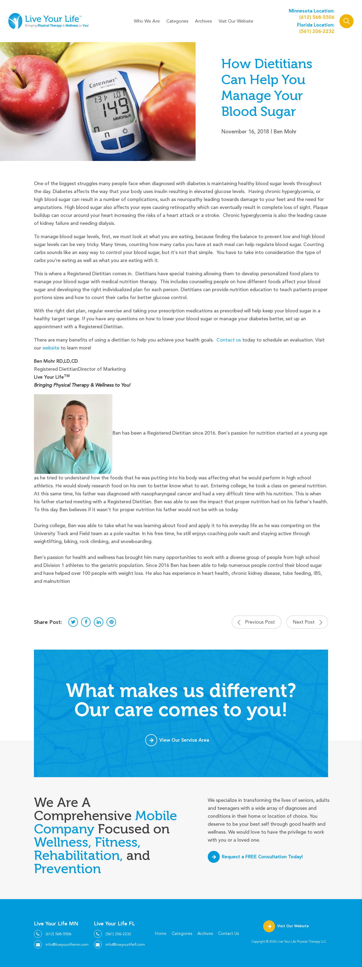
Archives (203, 21)
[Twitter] (73, 622)
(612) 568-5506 (316, 17)
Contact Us (228, 933)
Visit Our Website (236, 21)
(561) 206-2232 (316, 31)
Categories (177, 21)
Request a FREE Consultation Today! (262, 856)
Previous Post (260, 622)
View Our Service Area (184, 740)
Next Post (304, 622)
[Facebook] (86, 622)
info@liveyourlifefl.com (125, 944)
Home (160, 933)
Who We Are (147, 21)
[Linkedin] (98, 622)
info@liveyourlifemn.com (67, 944)
